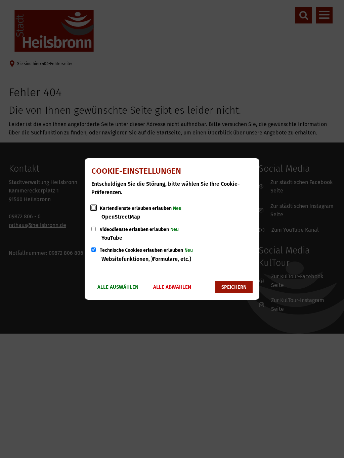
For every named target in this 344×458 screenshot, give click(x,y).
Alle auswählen (117, 287)
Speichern (234, 287)
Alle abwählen (172, 287)
